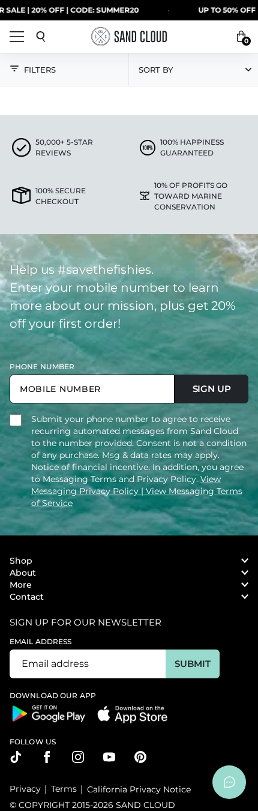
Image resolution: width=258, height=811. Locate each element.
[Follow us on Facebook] (47, 757)
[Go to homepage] (129, 36)
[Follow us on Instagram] (78, 757)
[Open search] (41, 36)
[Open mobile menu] (17, 36)
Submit (192, 663)
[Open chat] (229, 782)
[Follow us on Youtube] (109, 757)
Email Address (41, 641)
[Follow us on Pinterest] (140, 757)
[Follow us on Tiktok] (16, 757)
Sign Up (212, 388)
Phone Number (42, 366)
